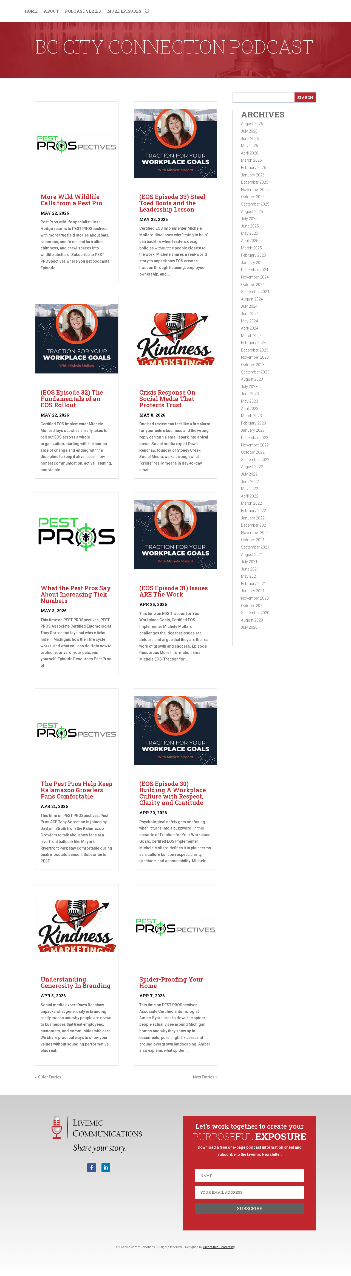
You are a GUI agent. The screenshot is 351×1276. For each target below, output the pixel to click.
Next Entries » (205, 1077)
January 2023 (253, 430)
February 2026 (253, 167)
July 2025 (249, 219)
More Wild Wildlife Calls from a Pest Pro (71, 200)
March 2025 (251, 248)
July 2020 (249, 627)
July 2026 (249, 131)
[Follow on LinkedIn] (105, 1167)
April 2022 (249, 496)
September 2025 (255, 204)
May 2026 (249, 146)
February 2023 (253, 423)
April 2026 (249, 153)
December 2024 (254, 270)
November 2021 (255, 532)
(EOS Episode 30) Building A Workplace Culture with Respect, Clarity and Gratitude (172, 793)
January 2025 (253, 262)
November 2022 (255, 445)
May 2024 (249, 321)
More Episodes (124, 11)
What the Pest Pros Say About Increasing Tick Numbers (76, 594)
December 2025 (254, 182)
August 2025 (252, 211)
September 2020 (255, 613)
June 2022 (250, 481)
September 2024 (255, 292)
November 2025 (255, 189)
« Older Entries (48, 1077)
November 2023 (255, 357)
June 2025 (250, 226)
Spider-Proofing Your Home (171, 982)
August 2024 (252, 299)
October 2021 (253, 540)
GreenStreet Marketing (219, 1247)
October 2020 (253, 605)
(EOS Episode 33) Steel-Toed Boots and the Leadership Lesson (173, 203)
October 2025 (253, 197)
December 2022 (254, 437)
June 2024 (250, 313)
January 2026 (253, 175)
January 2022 (253, 518)
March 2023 (251, 416)
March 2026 (251, 160)
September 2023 (255, 372)
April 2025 (249, 240)
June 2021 (250, 569)
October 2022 (253, 452)
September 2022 (255, 459)
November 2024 (255, 277)
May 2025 (249, 233)
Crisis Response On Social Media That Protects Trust (167, 398)
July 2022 (249, 474)
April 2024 (249, 328)
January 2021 (253, 591)
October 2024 (253, 284)
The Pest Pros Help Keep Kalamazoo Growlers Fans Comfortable (76, 790)
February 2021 (253, 583)
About (51, 11)
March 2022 (251, 503)
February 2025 (253, 255)
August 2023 (252, 379)
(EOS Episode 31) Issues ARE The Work (173, 591)
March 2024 (251, 335)
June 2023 (250, 394)
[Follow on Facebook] (91, 1167)
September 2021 (255, 547)
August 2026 (252, 124)
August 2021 (252, 554)
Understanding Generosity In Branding (76, 982)
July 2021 (249, 562)
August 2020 (252, 620)
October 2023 (253, 364)
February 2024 (253, 343)
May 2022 (249, 489)
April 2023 (249, 408)
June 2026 (250, 138)
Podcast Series (83, 11)
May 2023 (249, 401)
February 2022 (253, 510)
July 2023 (249, 386)
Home (31, 11)
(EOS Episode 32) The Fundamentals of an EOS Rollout (72, 398)
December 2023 (254, 350)
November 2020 (255, 598)
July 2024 (249, 306)
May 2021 (249, 576)
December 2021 (254, 525)
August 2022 (252, 467)
